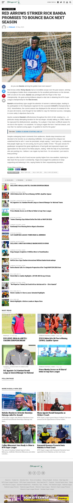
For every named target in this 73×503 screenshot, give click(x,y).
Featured (51, 482)
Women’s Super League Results (29, 489)
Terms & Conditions (35, 480)
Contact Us (15, 480)
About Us (8, 480)
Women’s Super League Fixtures (60, 487)
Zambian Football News (47, 335)
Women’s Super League (43, 487)
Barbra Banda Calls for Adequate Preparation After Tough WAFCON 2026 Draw (35, 267)
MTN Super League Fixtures (10, 482)
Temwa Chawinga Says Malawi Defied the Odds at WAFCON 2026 (31, 219)
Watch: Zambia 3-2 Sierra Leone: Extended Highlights (27, 293)
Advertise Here (24, 480)
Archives (55, 480)
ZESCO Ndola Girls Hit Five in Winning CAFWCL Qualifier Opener (30, 194)
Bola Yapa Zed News (50, 172)
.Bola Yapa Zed (25, 172)
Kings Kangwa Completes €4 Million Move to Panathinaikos (29, 252)
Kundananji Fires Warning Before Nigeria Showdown (27, 226)
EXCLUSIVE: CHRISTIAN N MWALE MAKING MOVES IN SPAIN (29, 243)
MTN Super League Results (27, 482)
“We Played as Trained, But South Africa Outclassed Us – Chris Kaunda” (33, 284)
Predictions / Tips (37, 484)
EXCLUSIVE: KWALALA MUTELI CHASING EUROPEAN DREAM (29, 185)
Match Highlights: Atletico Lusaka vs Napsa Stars (26, 301)
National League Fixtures (11, 487)
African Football (47, 480)
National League (67, 484)
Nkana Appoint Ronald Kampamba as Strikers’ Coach (51, 414)
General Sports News (61, 482)
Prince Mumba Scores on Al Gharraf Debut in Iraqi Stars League (30, 211)
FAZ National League (55, 484)
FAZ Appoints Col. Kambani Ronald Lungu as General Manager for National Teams (36, 202)
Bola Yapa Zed (37, 172)
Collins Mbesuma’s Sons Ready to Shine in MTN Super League (18, 446)
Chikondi (12, 27)
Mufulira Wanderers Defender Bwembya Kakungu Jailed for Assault (17, 414)
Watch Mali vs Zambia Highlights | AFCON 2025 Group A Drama (30, 276)
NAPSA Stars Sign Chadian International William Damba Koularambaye (33, 260)
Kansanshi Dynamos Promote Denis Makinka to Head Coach (51, 446)
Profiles (6, 335)
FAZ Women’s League (9, 484)
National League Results (27, 487)
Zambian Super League (47, 489)
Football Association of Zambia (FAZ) (15, 366)
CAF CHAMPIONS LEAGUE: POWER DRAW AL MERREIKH (27, 235)
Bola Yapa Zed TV (42, 482)
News (71, 482)
